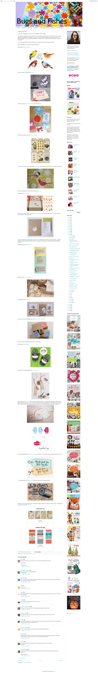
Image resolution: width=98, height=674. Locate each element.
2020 (69, 222)
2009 (69, 307)
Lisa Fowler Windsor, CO (25, 606)
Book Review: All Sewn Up (74, 245)
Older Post (61, 660)
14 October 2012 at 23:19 (25, 623)
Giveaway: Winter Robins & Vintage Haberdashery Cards (74, 265)
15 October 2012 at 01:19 (25, 630)
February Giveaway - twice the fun (76, 164)
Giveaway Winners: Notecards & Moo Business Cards (74, 250)
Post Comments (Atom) (27, 662)
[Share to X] (37, 552)
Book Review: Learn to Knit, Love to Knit (74, 260)
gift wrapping (26, 553)
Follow (73, 78)
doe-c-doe (29, 504)
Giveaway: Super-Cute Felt (76, 196)
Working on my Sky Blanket (74, 256)
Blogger (53, 671)
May (70, 296)
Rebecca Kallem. (27, 47)
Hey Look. (28, 299)
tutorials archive (75, 57)
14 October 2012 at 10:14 (25, 566)
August (70, 291)
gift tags (22, 553)
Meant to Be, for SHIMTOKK (39, 319)
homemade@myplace (25, 570)
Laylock (27, 401)
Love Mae (26, 193)
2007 (69, 310)
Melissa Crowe (23, 613)
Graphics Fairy (30, 480)
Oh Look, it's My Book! (73, 278)
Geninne (32, 72)
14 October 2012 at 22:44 (25, 609)
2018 (69, 225)
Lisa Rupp (38, 166)
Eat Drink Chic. (28, 244)
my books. (76, 50)
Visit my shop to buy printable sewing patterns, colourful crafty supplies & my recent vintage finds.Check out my (73, 55)
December (71, 235)
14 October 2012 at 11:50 (25, 588)
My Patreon (36, 27)
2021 (69, 220)
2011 (69, 304)
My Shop (24, 27)
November (71, 237)
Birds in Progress (72, 283)
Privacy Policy (60, 27)
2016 (69, 228)
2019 (69, 223)
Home (19, 27)
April (70, 297)
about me (71, 50)
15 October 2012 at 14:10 (25, 645)
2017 (69, 226)
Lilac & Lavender (33, 135)
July (70, 293)
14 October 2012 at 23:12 (25, 616)
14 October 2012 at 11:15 (25, 582)
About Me (30, 27)
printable (29, 553)
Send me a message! (71, 63)
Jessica (22, 641)
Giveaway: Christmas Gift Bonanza (76, 171)
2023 (69, 217)
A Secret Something (72, 246)
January (70, 302)
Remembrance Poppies (73, 288)
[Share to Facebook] (39, 552)
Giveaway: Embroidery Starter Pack (76, 152)
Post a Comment (22, 658)
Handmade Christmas (73, 286)
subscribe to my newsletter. (72, 68)
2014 (69, 231)
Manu (22, 592)
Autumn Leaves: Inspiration (74, 243)
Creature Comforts (37, 213)
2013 (69, 232)
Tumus (22, 619)
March (70, 299)
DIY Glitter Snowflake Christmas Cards (73, 253)
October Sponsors (72, 272)
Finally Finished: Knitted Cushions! (73, 263)
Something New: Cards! (73, 284)
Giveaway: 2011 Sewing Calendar (76, 177)
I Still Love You (32, 454)
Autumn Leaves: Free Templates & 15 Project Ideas (73, 241)
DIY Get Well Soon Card (73, 270)
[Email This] (35, 552)
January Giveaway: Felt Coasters (76, 158)
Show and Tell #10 (72, 254)
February (71, 300)
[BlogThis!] (36, 552)
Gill (21, 585)
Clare (22, 559)
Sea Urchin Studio (29, 103)
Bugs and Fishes (24, 649)
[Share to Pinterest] (40, 552)
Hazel (22, 599)
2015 (69, 229)
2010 (69, 305)
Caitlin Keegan (26, 344)
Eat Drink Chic (35, 370)
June (70, 294)
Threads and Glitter (72, 280)
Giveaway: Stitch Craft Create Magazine (76, 190)
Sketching (71, 281)
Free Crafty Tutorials (44, 27)
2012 (69, 234)
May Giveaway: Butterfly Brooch (76, 184)
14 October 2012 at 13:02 (25, 596)
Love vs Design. (28, 277)
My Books (53, 27)
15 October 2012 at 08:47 (25, 638)
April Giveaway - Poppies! (76, 203)
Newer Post (20, 660)
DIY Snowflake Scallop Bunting (74, 248)
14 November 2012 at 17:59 (26, 655)
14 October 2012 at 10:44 (25, 574)
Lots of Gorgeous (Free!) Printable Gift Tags (32, 33)
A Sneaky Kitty (71, 258)
